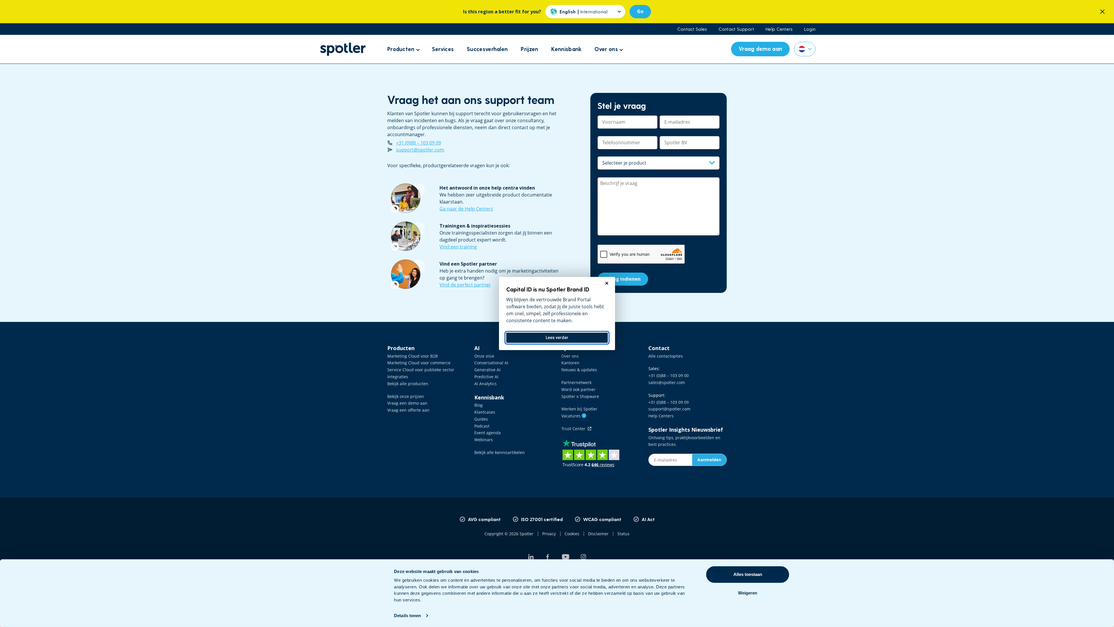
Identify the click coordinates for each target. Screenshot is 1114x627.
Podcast (481, 426)
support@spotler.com (420, 150)
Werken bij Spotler (579, 409)
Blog (478, 405)
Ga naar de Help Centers (466, 209)
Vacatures (573, 416)
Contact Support (736, 29)
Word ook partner (578, 389)
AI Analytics (485, 383)
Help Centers (779, 29)
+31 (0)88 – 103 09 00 (668, 375)
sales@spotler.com (666, 382)
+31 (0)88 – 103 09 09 (418, 143)
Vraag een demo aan (407, 403)
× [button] (607, 283)
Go (640, 11)
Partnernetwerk (576, 382)
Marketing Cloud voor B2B (412, 356)
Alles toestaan (747, 574)
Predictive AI (486, 376)
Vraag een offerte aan (408, 410)
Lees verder (557, 337)
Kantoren (570, 362)
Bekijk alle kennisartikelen (499, 452)
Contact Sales (692, 29)
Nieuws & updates (579, 369)
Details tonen (407, 615)
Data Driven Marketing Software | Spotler (343, 49)
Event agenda (487, 432)
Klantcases (484, 412)
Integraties (397, 376)
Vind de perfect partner (465, 285)
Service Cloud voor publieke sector (420, 369)
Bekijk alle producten (407, 383)
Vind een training (458, 247)
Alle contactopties (665, 356)
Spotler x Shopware (580, 396)
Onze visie (484, 356)
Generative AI (487, 369)
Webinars (483, 439)
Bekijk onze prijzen (405, 396)
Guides (481, 419)
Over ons (570, 356)
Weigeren (747, 592)
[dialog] (557, 313)
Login (810, 29)
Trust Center (574, 428)
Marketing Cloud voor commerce (419, 362)
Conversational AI (491, 362)
